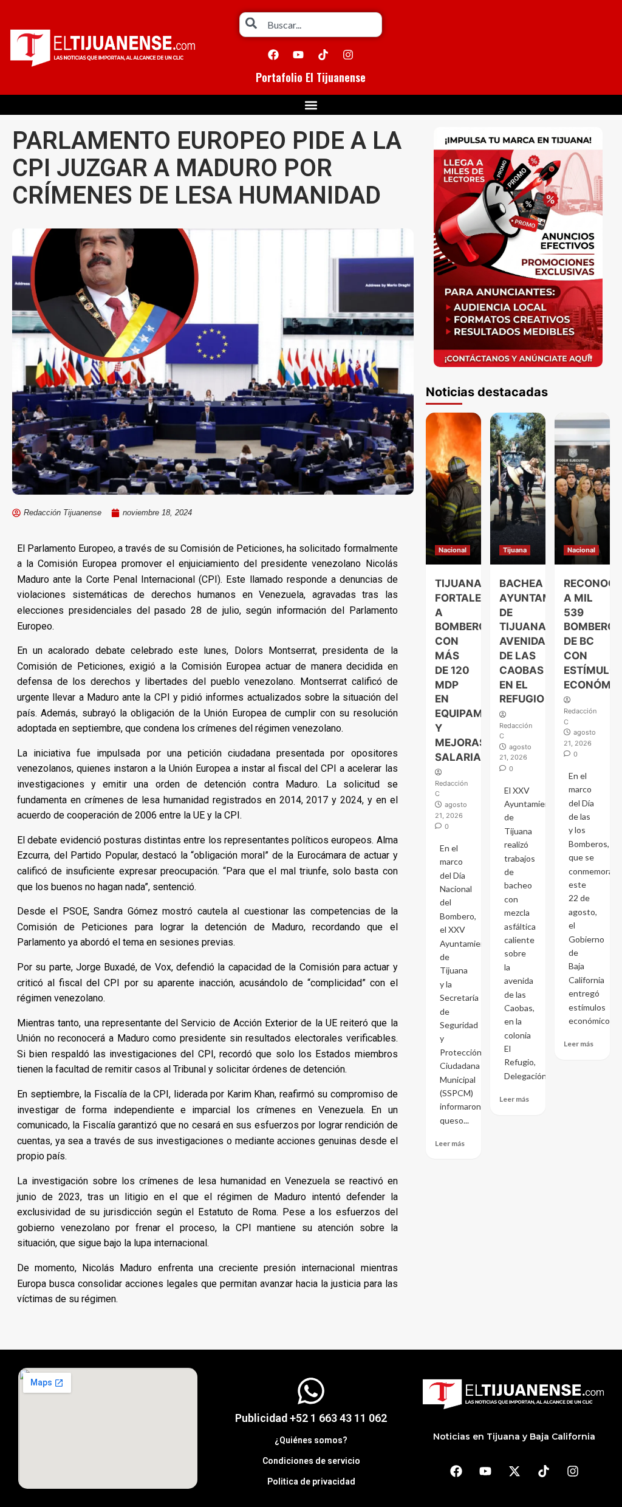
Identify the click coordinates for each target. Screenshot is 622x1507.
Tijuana (515, 550)
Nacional (452, 550)
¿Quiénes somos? (311, 1440)
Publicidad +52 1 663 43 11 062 (311, 1418)
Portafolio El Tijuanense (311, 77)
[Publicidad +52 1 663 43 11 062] (311, 1391)
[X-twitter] (514, 1471)
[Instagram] (348, 55)
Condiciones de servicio (311, 1461)
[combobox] (310, 24)
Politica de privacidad (311, 1481)
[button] (311, 105)
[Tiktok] (323, 55)
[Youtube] (298, 55)
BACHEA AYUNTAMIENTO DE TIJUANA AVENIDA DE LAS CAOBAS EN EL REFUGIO (541, 641)
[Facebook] (273, 55)
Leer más (450, 1143)
